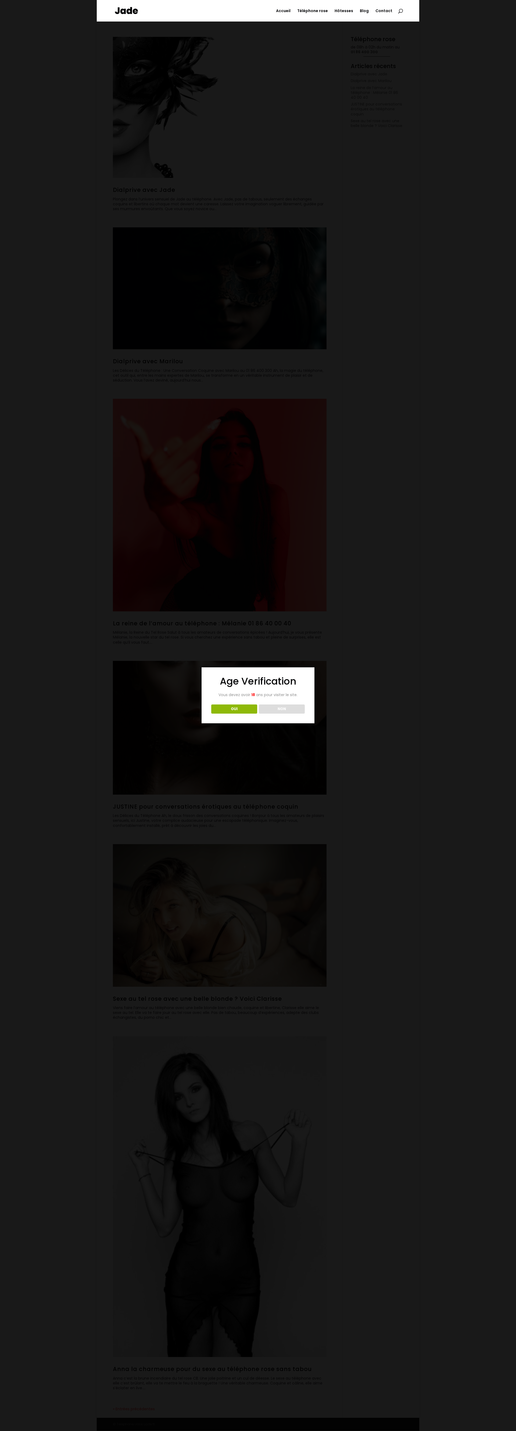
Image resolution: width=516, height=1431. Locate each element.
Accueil (283, 11)
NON (282, 708)
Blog (364, 11)
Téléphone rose (312, 11)
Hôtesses (344, 11)
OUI (234, 708)
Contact (383, 11)
